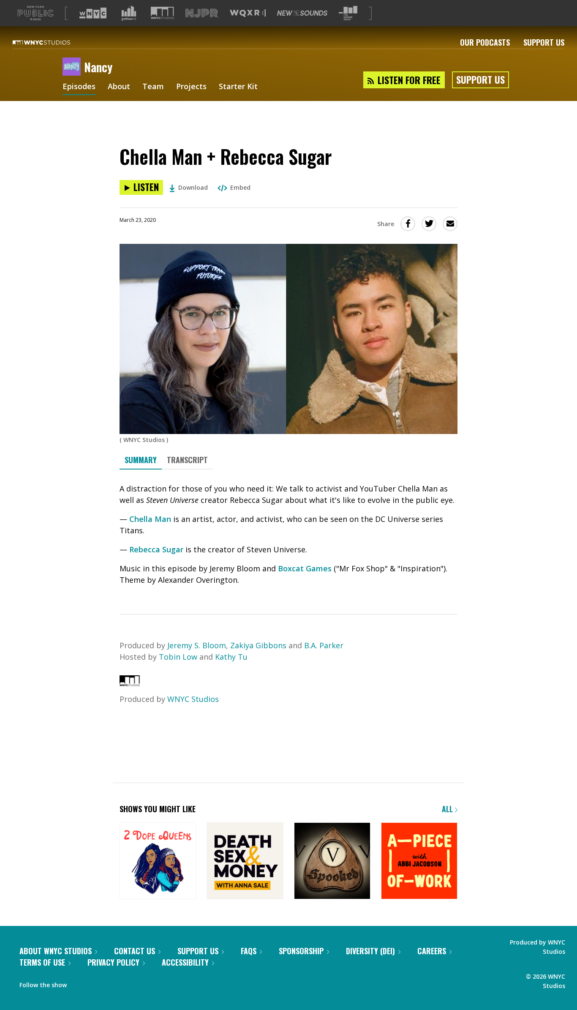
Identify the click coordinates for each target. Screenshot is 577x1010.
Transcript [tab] (187, 459)
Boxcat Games (305, 568)
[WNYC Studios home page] (52, 42)
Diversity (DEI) (370, 950)
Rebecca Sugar (156, 549)
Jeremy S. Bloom (196, 645)
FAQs (248, 950)
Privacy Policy (113, 962)
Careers (431, 950)
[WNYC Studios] (130, 683)
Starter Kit (238, 87)
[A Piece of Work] (419, 861)
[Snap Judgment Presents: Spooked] (332, 861)
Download (193, 187)
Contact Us (134, 950)
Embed (240, 187)
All (448, 808)
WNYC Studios (193, 699)
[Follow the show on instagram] (128, 983)
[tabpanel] (288, 534)
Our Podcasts (485, 42)
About (119, 87)
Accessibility (185, 962)
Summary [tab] (141, 459)
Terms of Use (42, 962)
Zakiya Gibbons (258, 645)
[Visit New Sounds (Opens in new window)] (302, 13)
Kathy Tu (231, 657)
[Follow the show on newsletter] (111, 983)
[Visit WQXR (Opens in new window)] (248, 13)
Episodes (79, 87)
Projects (191, 87)
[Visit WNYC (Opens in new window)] (92, 13)
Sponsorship (301, 950)
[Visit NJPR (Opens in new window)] (201, 13)
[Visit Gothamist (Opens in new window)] (128, 13)
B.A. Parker (323, 645)
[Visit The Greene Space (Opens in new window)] (348, 13)
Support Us (543, 42)
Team (153, 87)
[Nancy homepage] (73, 67)
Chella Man (150, 519)
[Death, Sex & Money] (245, 861)
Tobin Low (178, 657)
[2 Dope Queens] (158, 861)
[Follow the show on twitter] (95, 983)
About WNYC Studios (55, 950)
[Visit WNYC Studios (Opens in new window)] (162, 13)
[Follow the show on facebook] (79, 983)
